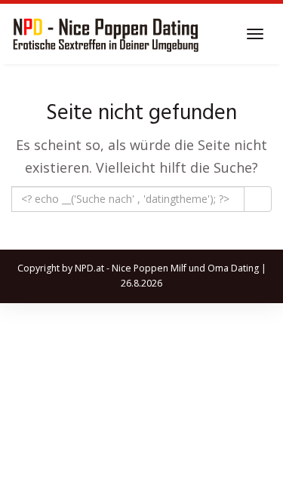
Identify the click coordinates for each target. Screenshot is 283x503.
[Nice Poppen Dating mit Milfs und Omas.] (105, 34)
